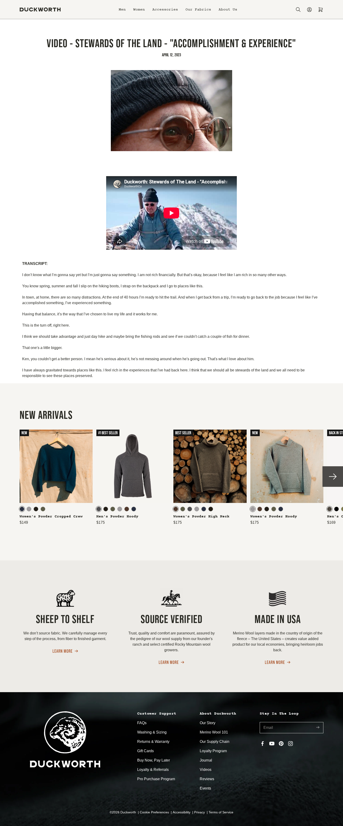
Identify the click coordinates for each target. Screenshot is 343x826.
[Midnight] (22, 509)
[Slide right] (332, 476)
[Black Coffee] (36, 509)
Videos (205, 770)
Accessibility (182, 812)
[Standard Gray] (29, 509)
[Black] (336, 509)
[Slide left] (10, 476)
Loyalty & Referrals (153, 770)
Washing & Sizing (152, 732)
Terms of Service (221, 812)
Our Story (207, 723)
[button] (122, 9)
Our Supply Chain (214, 742)
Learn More (62, 651)
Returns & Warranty (153, 742)
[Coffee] (266, 509)
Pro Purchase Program (156, 779)
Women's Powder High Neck (201, 516)
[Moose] (126, 509)
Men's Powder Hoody (117, 516)
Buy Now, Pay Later (153, 760)
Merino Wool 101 (214, 732)
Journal (206, 760)
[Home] (40, 9)
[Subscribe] (318, 728)
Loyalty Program (213, 751)
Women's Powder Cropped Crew (51, 516)
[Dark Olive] (329, 509)
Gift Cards (145, 751)
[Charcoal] (98, 509)
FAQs (142, 723)
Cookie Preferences (155, 812)
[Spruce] (43, 509)
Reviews (207, 779)
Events (205, 788)
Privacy (200, 812)
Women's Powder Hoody (273, 516)
